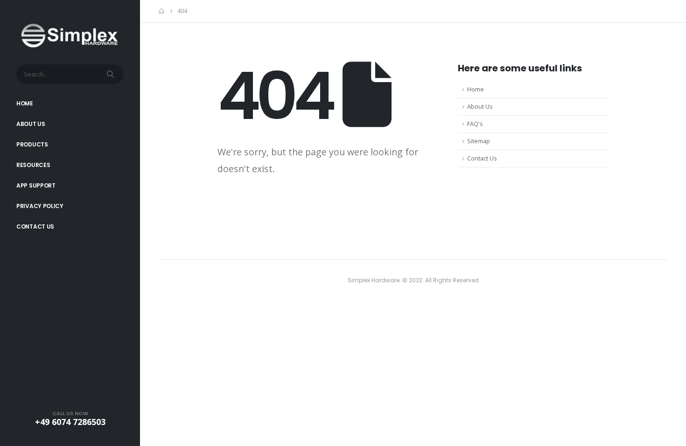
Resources (33, 165)
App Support (36, 185)
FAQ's (475, 124)
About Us (30, 124)
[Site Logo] (70, 35)
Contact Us (35, 226)
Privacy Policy (39, 206)
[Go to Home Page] (161, 11)
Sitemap (478, 141)
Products (32, 144)
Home (24, 103)
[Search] (111, 74)
